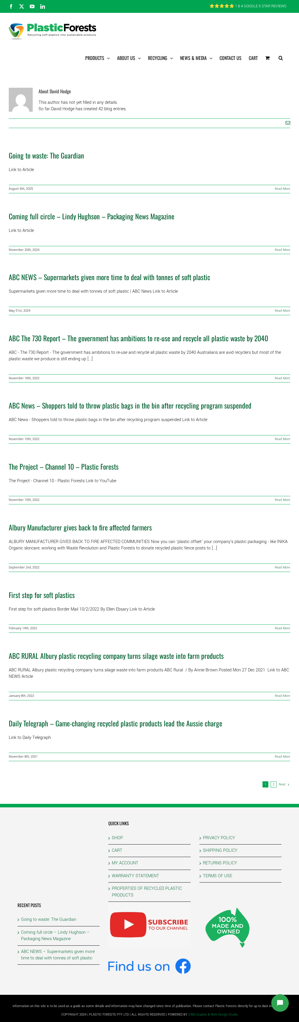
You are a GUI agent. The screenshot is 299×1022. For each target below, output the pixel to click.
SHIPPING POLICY (220, 850)
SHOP (117, 838)
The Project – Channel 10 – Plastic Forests (64, 466)
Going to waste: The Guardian (46, 155)
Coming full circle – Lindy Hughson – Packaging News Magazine (91, 216)
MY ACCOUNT (125, 863)
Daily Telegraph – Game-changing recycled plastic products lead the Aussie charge (115, 723)
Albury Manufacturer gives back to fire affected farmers (80, 527)
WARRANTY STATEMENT (135, 876)
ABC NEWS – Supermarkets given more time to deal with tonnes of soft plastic (109, 277)
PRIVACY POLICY (219, 838)
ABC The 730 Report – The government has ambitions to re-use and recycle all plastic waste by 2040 (138, 338)
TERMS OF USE (217, 876)
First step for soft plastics (42, 595)
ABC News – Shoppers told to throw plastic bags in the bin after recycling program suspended (130, 405)
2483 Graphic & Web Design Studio (213, 1014)
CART (117, 850)
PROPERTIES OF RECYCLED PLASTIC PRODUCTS (147, 891)
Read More (282, 189)
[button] (281, 57)
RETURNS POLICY (220, 863)
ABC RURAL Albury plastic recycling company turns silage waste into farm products (116, 655)
